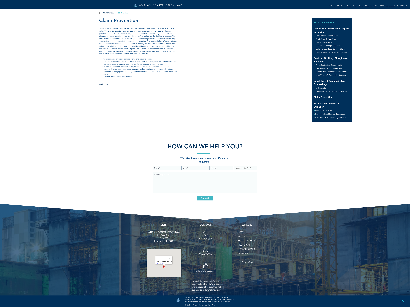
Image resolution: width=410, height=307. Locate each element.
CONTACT (243, 253)
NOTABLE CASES (246, 249)
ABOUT (241, 236)
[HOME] (99, 13)
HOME (241, 232)
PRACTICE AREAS (324, 22)
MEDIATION (244, 245)
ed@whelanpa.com (212, 289)
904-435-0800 (206, 238)
